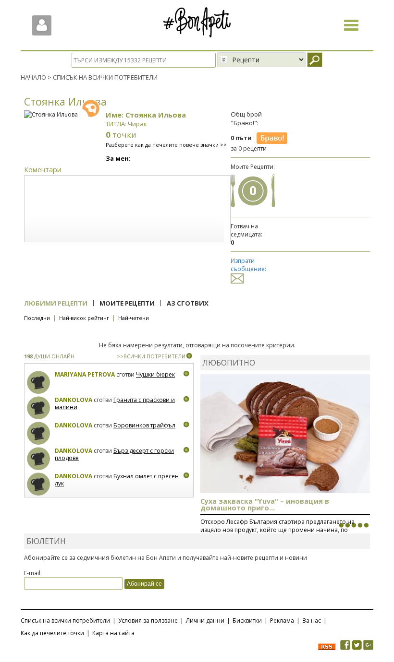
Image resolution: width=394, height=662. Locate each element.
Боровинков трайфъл (144, 425)
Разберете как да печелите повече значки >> (166, 144)
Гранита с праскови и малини (115, 404)
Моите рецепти (127, 303)
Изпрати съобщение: (248, 265)
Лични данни (205, 620)
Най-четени (133, 317)
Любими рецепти (55, 303)
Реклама (282, 620)
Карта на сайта (113, 633)
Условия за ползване (148, 620)
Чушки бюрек (155, 374)
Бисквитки (247, 620)
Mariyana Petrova (85, 374)
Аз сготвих (188, 303)
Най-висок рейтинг (84, 317)
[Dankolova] (38, 408)
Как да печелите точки (52, 633)
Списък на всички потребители (65, 620)
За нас (311, 620)
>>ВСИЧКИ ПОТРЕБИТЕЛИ (151, 356)
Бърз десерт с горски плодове (114, 454)
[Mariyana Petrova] (38, 382)
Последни (37, 317)
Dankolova (73, 400)
